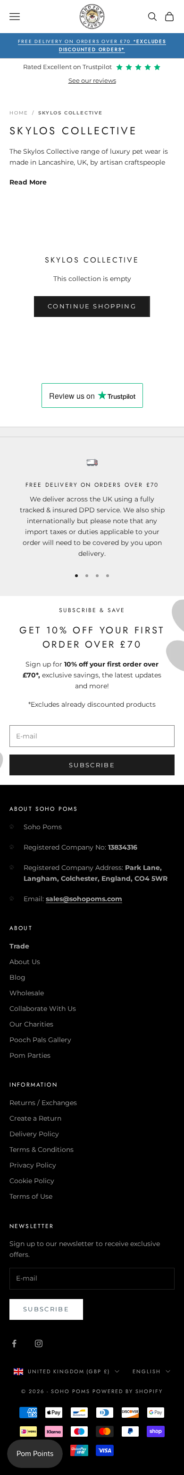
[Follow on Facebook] (14, 1343)
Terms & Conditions (41, 1149)
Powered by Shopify (127, 1391)
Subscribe (92, 765)
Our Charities (31, 1024)
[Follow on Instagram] (38, 1343)
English (147, 1371)
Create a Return (35, 1118)
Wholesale (26, 993)
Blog (17, 977)
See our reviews (92, 80)
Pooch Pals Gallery (40, 1040)
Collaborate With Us (42, 1008)
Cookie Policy (31, 1180)
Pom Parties (29, 1055)
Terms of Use (30, 1196)
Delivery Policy (34, 1134)
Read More (28, 182)
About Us (24, 961)
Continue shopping (92, 306)
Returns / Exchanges (43, 1102)
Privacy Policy (32, 1165)
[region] (92, 508)
